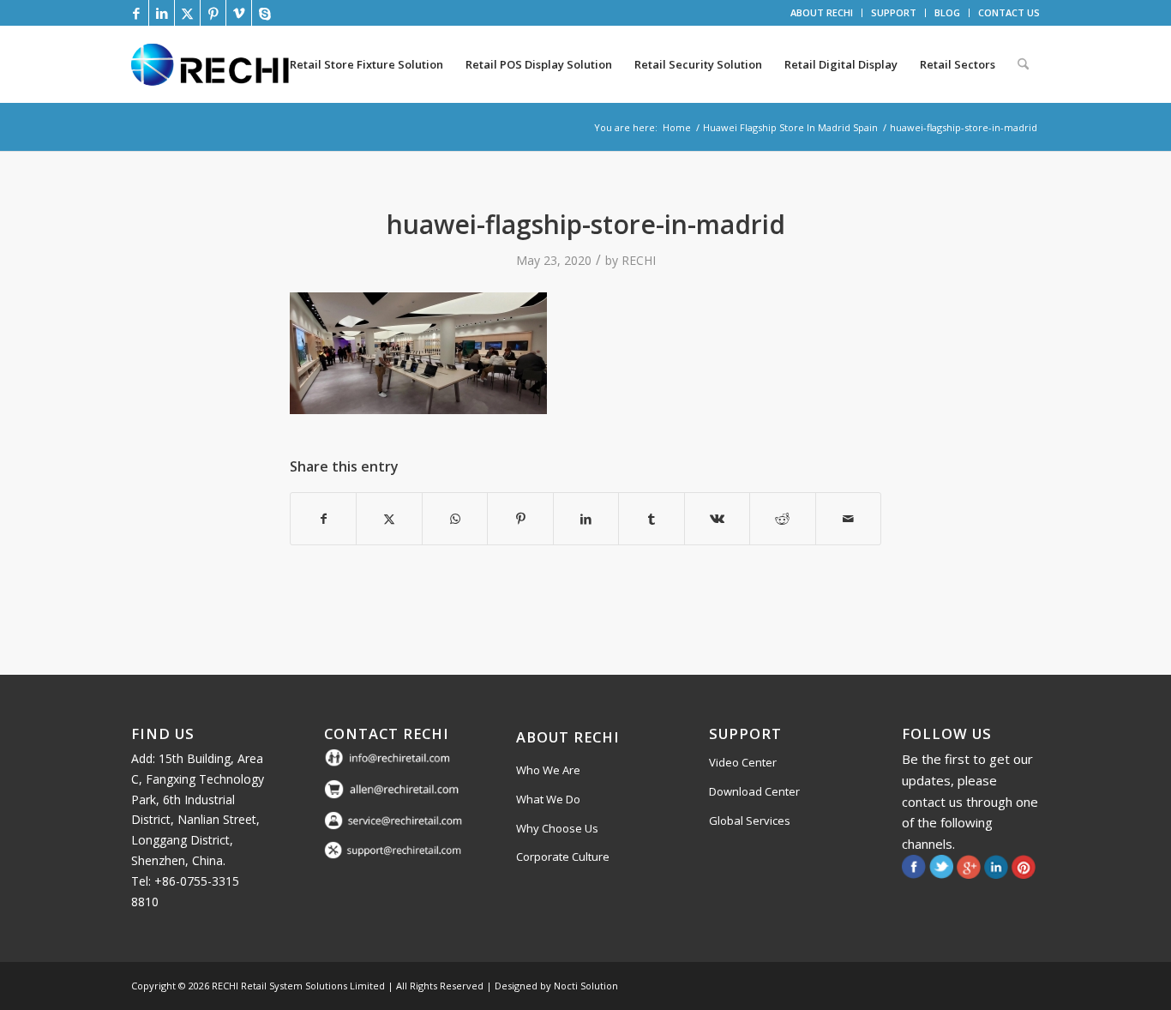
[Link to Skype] (265, 13)
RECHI (639, 260)
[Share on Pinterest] (520, 518)
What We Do (548, 799)
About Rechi (568, 737)
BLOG (947, 12)
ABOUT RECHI (821, 12)
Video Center (743, 762)
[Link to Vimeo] (238, 13)
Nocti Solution (586, 985)
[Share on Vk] (717, 518)
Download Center (754, 791)
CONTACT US (1009, 12)
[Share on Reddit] (782, 518)
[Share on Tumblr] (651, 518)
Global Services (749, 820)
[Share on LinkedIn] (586, 518)
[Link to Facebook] (135, 13)
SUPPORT (893, 12)
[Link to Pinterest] (213, 13)
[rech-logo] (213, 64)
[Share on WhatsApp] (455, 518)
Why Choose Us (557, 828)
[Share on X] (389, 518)
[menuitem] (822, 13)
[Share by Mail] (848, 518)
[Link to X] (187, 13)
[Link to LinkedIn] (161, 13)
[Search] (1023, 64)
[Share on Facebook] (323, 518)
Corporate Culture (563, 856)
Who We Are (548, 770)
